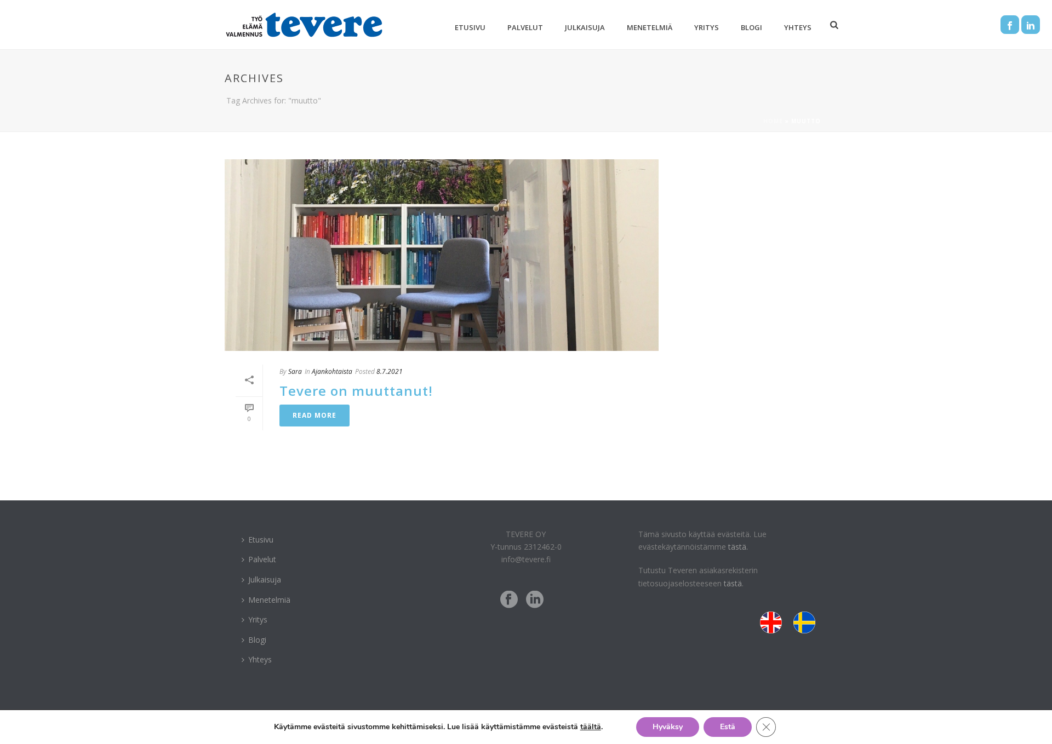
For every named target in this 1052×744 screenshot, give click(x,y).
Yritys (706, 27)
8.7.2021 (389, 371)
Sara (295, 371)
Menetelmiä (649, 27)
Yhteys (797, 27)
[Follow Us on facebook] (509, 600)
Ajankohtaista (332, 371)
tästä (733, 583)
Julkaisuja (585, 27)
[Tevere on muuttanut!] (442, 255)
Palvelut (525, 27)
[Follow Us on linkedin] (535, 600)
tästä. (738, 546)
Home (773, 121)
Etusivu (470, 27)
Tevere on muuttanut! (356, 391)
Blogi (751, 27)
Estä (727, 727)
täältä (590, 727)
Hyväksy (668, 727)
